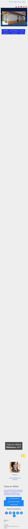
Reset (19, 1)
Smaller (23, 1)
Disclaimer (14, 33)
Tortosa (22, 30)
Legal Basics (6, 33)
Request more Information (14, 503)
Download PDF (14, 498)
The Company (14, 30)
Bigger (15, 1)
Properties (5, 30)
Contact (22, 33)
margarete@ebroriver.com (15, 477)
